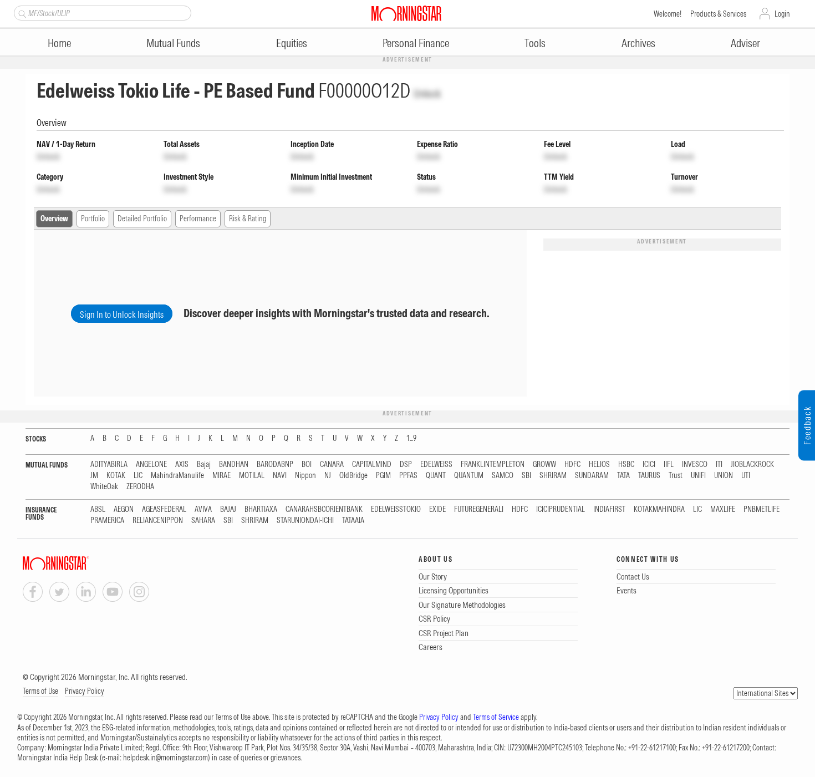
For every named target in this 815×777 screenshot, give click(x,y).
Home (59, 43)
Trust (675, 475)
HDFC (572, 464)
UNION (723, 475)
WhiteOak (104, 487)
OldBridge (353, 475)
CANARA (332, 464)
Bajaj (204, 464)
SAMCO (502, 475)
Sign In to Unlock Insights (122, 314)
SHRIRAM (553, 475)
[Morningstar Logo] (406, 13)
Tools (535, 43)
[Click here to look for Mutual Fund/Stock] (21, 13)
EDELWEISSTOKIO (396, 509)
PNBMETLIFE (761, 509)
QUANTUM (468, 475)
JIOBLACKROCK (752, 464)
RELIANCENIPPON (158, 520)
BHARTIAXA (260, 509)
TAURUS (649, 475)
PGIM (383, 475)
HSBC (626, 464)
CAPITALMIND (371, 464)
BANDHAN (233, 464)
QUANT (436, 475)
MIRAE (221, 475)
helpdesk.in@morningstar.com (165, 758)
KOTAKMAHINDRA (659, 509)
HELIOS (599, 464)
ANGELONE (151, 464)
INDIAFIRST (609, 509)
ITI (719, 464)
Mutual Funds (173, 43)
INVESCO (694, 464)
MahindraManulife (177, 475)
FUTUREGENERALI (478, 509)
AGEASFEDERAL (164, 509)
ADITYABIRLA (109, 464)
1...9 (411, 438)
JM (94, 475)
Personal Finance (416, 43)
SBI (526, 475)
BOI (307, 464)
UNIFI (698, 475)
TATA (623, 475)
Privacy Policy (84, 691)
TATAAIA (353, 520)
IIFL (669, 464)
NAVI (280, 475)
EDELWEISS (436, 464)
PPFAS (408, 475)
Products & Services (718, 14)
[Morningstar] (78, 563)
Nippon (305, 475)
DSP (406, 464)
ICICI (649, 464)
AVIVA (203, 509)
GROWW (544, 464)
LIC (138, 475)
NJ (327, 475)
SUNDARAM (592, 475)
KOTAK (115, 475)
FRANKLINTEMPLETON (492, 464)
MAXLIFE (722, 509)
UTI (745, 475)
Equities (291, 43)
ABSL (97, 509)
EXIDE (437, 509)
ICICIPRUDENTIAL (560, 509)
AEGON (124, 509)
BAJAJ (228, 509)
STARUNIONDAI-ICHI (305, 520)
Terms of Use (40, 691)
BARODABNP (275, 464)
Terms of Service (496, 717)
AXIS (182, 464)
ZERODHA (140, 487)
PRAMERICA (107, 520)
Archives (638, 43)
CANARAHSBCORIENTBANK (324, 509)
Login (782, 14)
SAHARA (203, 520)
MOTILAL (251, 475)
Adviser (745, 43)
